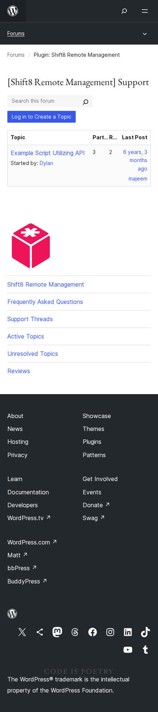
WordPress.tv (29, 518)
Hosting (17, 441)
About (15, 416)
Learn (14, 479)
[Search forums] (86, 101)
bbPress (22, 568)
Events (92, 492)
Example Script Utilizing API (48, 153)
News (15, 428)
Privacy (17, 455)
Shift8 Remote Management (45, 284)
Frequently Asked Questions (45, 301)
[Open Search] (124, 11)
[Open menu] (146, 11)
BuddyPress (27, 581)
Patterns (94, 455)
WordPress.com (32, 542)
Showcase (97, 416)
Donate (96, 505)
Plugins (92, 441)
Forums (16, 33)
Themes (93, 428)
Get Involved (100, 479)
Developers (22, 505)
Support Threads (30, 319)
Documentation (28, 492)
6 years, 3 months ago (135, 160)
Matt (17, 555)
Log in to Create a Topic (41, 116)
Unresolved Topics (32, 353)
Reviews (18, 371)
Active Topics (25, 336)
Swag (94, 518)
